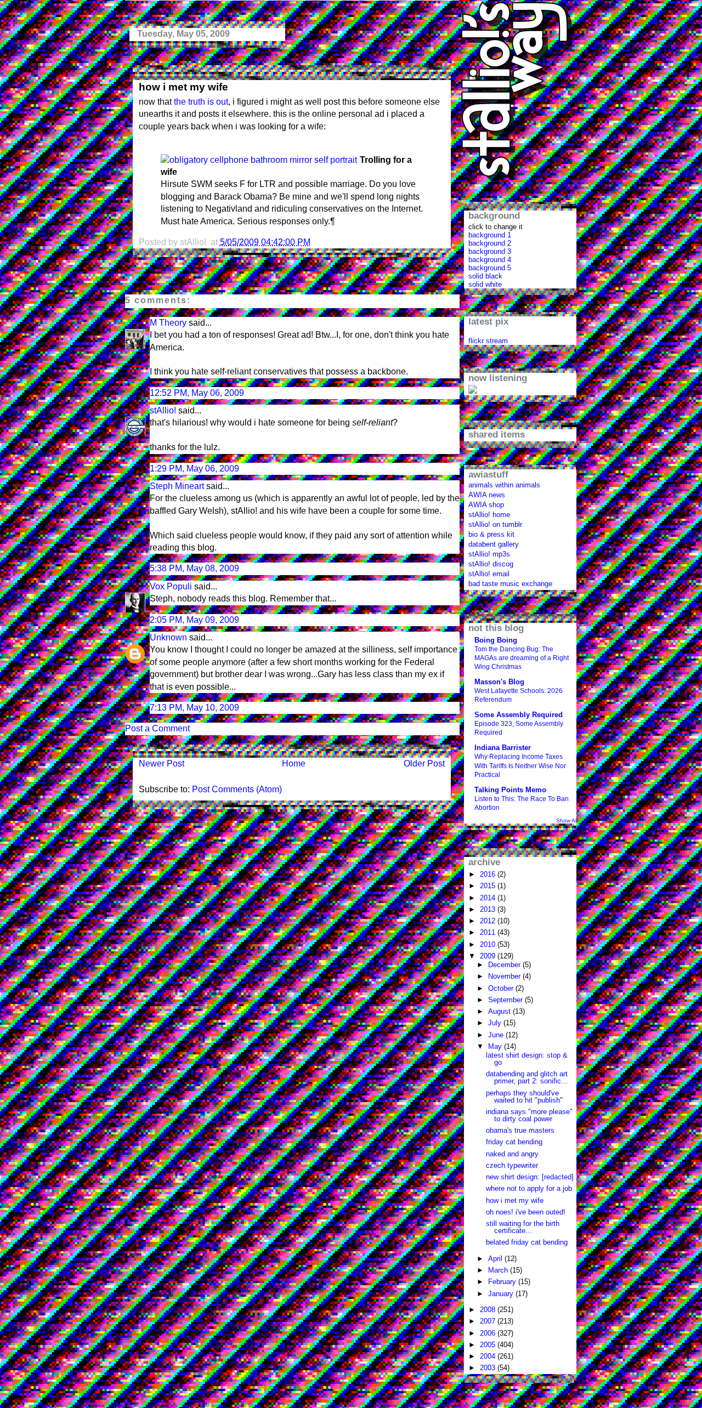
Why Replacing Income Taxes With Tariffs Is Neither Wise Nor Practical (520, 765)
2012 (488, 921)
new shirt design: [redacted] (530, 1177)
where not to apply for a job (529, 1188)
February (503, 1282)
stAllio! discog (490, 564)
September (506, 1000)
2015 (488, 886)
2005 (488, 1345)
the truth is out (201, 101)
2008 (488, 1309)
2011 (488, 932)
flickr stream (488, 341)
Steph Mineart (177, 486)
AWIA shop (486, 505)
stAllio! (163, 410)
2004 (488, 1356)
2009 (488, 956)
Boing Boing (495, 640)
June (497, 1035)
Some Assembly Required (518, 715)
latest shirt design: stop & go (527, 1058)
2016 (488, 874)
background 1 (489, 235)
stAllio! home (489, 514)
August (500, 1011)
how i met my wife (183, 87)
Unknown (168, 637)
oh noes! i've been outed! (525, 1212)
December (505, 965)
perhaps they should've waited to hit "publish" (524, 1096)
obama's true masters (520, 1130)
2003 (488, 1368)
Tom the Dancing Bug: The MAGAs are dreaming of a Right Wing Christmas (521, 658)
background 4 (489, 260)
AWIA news (486, 495)
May (496, 1046)
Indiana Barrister (502, 747)
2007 (488, 1321)
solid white (485, 284)
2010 (488, 944)
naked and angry (512, 1154)
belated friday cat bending (527, 1242)
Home (293, 763)
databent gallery (493, 544)
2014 (488, 898)
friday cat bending (514, 1142)
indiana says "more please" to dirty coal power (529, 1115)
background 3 (489, 251)
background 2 (489, 243)
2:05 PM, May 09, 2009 (194, 619)
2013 (488, 909)
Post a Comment (157, 728)
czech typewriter (512, 1165)
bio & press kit (491, 534)
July (495, 1023)
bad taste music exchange (510, 584)
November (505, 976)
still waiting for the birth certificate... (522, 1227)
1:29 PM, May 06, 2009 (194, 468)
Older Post (424, 763)
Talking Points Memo (510, 790)
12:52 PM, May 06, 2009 (197, 393)
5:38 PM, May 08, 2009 (194, 568)
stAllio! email (488, 574)
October (502, 988)
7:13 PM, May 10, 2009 (194, 707)
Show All (567, 820)
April (496, 1258)
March (499, 1270)
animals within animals (504, 485)
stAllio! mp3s (489, 554)
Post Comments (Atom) (237, 789)
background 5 (489, 268)
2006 (488, 1333)
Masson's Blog (499, 682)
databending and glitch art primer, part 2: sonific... (527, 1077)
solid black (485, 276)
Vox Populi (171, 586)
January (502, 1294)
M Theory (168, 322)
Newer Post (161, 763)
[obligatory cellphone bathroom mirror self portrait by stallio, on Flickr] (260, 160)
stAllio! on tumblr (495, 524)
